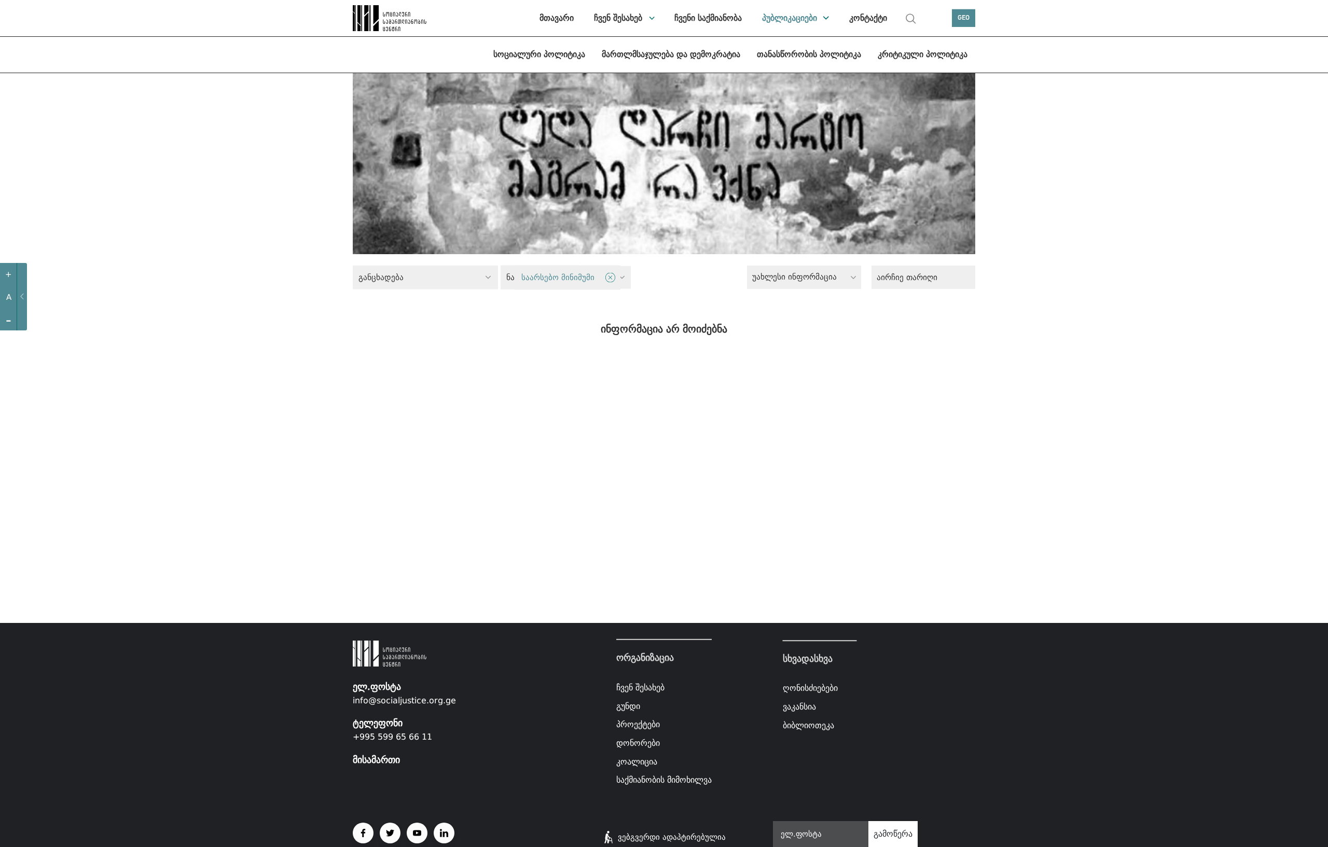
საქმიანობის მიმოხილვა (664, 780)
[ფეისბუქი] (363, 833)
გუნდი (628, 706)
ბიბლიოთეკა (808, 725)
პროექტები (638, 724)
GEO (964, 18)
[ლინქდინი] (444, 833)
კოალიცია (636, 761)
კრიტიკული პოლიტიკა (922, 54)
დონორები (638, 743)
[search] (911, 19)
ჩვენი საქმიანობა (708, 18)
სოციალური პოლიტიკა (539, 54)
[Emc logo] (389, 18)
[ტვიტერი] (390, 833)
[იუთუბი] (417, 833)
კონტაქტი (868, 18)
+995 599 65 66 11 (392, 737)
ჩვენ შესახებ (618, 18)
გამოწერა (893, 834)
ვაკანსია (799, 707)
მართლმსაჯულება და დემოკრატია (671, 54)
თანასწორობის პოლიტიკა (809, 54)
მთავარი (557, 18)
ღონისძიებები (810, 688)
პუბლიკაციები (789, 18)
